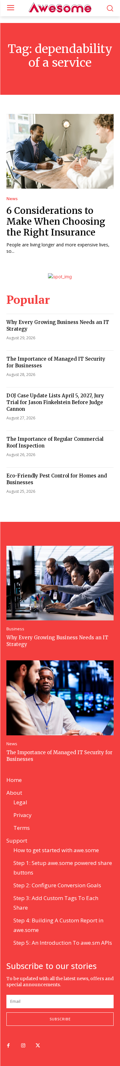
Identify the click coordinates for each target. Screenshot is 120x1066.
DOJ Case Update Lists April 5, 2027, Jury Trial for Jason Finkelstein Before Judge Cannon (55, 402)
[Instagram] (23, 1046)
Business (15, 629)
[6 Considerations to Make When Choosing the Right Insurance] (60, 151)
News (12, 199)
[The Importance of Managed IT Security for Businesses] (60, 697)
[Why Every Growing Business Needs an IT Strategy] (60, 583)
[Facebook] (8, 1046)
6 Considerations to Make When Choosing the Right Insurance (55, 221)
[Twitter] (38, 1046)
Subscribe (60, 1019)
